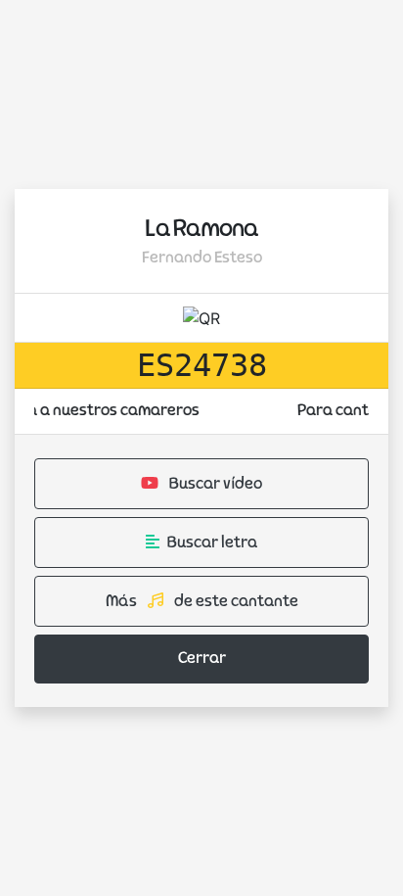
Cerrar (202, 659)
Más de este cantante (202, 602)
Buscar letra (212, 543)
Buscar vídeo (214, 485)
